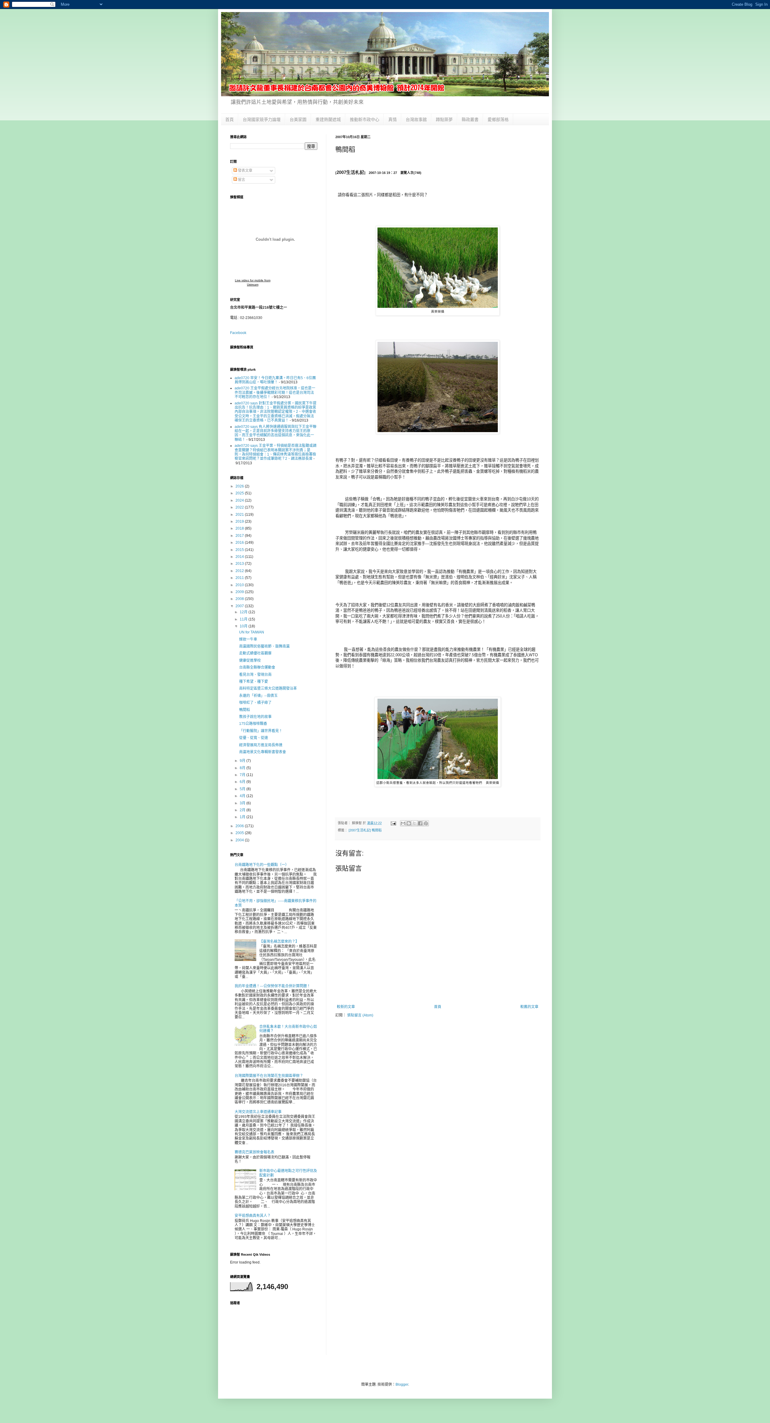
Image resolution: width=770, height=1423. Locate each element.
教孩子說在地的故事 (255, 717)
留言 (241, 180)
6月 (243, 782)
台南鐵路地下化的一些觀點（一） (262, 865)
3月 (243, 803)
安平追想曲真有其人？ (253, 1216)
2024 (240, 500)
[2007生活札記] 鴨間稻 (365, 830)
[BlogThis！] (409, 823)
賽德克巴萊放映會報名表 (254, 1152)
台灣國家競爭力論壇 (262, 119)
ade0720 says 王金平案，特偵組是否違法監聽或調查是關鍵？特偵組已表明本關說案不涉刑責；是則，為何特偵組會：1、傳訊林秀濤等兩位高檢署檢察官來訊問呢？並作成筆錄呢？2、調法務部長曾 (275, 452)
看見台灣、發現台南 (255, 675)
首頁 (229, 119)
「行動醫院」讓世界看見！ (260, 731)
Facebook (238, 333)
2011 (240, 578)
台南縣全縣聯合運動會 (257, 667)
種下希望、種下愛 (253, 681)
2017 (240, 536)
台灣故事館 (416, 119)
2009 (240, 592)
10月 (244, 626)
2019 (240, 521)
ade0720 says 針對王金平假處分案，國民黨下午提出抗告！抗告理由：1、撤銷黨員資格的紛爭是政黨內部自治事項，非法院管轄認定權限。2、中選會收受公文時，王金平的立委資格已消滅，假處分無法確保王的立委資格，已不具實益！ (275, 412)
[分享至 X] (414, 823)
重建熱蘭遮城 (328, 119)
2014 (240, 557)
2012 (240, 571)
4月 (243, 796)
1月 (243, 817)
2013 (240, 563)
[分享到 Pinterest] (426, 823)
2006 (240, 826)
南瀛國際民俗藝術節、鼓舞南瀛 (264, 646)
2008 (240, 599)
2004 (240, 840)
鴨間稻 (244, 710)
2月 (243, 810)
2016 (240, 542)
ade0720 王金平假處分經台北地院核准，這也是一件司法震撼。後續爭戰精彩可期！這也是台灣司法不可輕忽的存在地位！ (275, 392)
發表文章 (244, 171)
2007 (240, 606)
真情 (392, 119)
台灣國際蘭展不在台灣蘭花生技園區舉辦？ (269, 1076)
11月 (244, 619)
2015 (240, 550)
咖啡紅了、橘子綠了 (255, 703)
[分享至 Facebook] (420, 823)
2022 (240, 507)
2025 (240, 493)
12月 (244, 612)
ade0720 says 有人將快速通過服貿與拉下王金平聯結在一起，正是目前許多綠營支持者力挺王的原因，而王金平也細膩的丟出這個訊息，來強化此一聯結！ (275, 433)
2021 (240, 514)
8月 (243, 768)
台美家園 (298, 119)
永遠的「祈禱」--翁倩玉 (258, 696)
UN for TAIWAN (251, 632)
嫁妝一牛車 (248, 639)
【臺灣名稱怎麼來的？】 (279, 941)
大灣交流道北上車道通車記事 (258, 1112)
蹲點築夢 (444, 119)
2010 (240, 585)
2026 (240, 486)
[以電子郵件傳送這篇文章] (403, 823)
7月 (243, 775)
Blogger (402, 1384)
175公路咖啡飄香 (253, 724)
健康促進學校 (250, 660)
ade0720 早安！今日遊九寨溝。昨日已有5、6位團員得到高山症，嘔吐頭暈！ (275, 380)
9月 (243, 761)
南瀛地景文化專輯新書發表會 (262, 752)
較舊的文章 (529, 1007)
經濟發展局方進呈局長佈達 (260, 745)
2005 (240, 833)
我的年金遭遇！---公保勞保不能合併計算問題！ (272, 986)
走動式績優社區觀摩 (255, 653)
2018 (240, 528)
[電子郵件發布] (393, 823)
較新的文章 (346, 1007)
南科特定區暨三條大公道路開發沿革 (268, 688)
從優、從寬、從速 (253, 738)
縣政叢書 (470, 119)
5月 (243, 789)
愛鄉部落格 (498, 119)
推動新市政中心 (364, 119)
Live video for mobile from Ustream (252, 282)
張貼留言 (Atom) (360, 1015)
